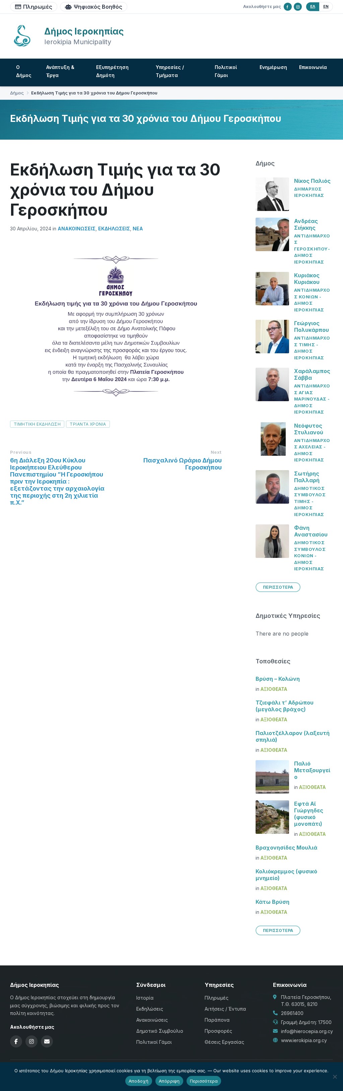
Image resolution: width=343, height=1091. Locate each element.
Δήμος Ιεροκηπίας (84, 31)
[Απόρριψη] (334, 1076)
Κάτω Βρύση (272, 901)
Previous (20, 452)
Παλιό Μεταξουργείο (312, 770)
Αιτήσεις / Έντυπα (225, 1009)
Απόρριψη (169, 1081)
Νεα (138, 228)
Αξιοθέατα (274, 689)
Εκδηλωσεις (114, 228)
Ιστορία (145, 998)
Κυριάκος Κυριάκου (307, 278)
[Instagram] (298, 7)
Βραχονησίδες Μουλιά (286, 847)
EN (326, 6)
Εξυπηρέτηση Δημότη (112, 71)
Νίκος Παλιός (312, 180)
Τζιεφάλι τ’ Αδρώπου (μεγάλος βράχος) (285, 706)
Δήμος (17, 92)
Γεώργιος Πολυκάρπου (311, 326)
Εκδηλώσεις (149, 1009)
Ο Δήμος (23, 71)
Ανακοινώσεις (76, 228)
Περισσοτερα (278, 587)
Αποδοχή (139, 1081)
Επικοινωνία (313, 67)
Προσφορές (218, 1031)
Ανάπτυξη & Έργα (60, 71)
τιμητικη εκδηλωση (37, 424)
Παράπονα (217, 1020)
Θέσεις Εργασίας (224, 1042)
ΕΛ (312, 6)
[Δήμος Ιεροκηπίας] (22, 46)
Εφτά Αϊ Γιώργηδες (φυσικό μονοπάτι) (308, 813)
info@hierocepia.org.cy (307, 1031)
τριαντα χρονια (88, 424)
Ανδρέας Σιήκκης (306, 224)
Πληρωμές (37, 6)
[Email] (47, 1041)
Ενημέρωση (273, 67)
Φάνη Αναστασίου (311, 531)
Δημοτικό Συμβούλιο (159, 1031)
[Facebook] (288, 7)
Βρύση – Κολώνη (278, 678)
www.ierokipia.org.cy (304, 1040)
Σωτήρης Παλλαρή (307, 477)
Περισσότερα (204, 1081)
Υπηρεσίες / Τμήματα (170, 71)
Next (216, 452)
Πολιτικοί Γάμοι (226, 71)
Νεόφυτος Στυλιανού (308, 429)
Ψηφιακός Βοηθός (98, 6)
